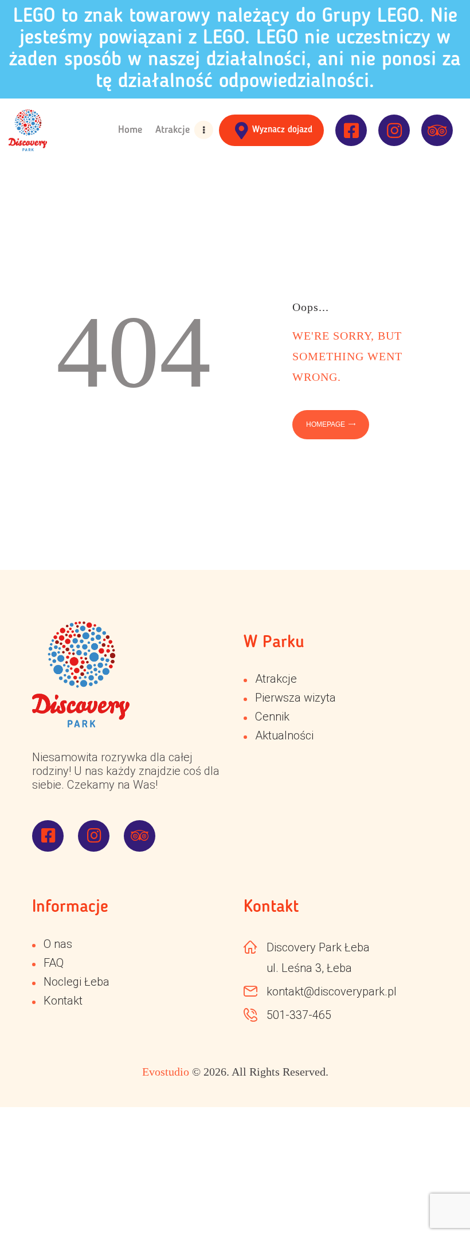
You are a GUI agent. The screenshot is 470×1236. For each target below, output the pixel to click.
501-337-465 (299, 1015)
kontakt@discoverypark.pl (332, 991)
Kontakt (63, 1000)
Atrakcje (276, 679)
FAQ (54, 963)
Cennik (272, 716)
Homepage (325, 424)
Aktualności (284, 735)
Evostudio (165, 1071)
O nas (58, 944)
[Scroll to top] (435, 1201)
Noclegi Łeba (76, 982)
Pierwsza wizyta (295, 697)
